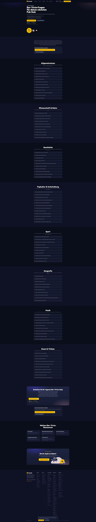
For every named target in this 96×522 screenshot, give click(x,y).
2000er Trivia (49, 494)
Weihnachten (49, 498)
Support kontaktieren (54, 477)
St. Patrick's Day (49, 505)
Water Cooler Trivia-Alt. (61, 490)
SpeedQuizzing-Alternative (60, 483)
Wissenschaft (49, 486)
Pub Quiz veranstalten (54, 483)
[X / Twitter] (33, 479)
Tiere (48, 487)
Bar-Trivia (38, 485)
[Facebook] (27, 479)
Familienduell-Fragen (43, 476)
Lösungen (43, 1)
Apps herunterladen (61, 1)
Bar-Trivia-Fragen (49, 476)
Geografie (49, 485)
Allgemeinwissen (50, 479)
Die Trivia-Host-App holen (39, 414)
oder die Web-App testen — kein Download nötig (32, 24)
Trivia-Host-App (55, 488)
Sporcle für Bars (60, 489)
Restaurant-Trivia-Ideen (54, 497)
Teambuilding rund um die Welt (55, 514)
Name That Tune (44, 482)
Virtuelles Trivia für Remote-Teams (55, 504)
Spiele (40, 1)
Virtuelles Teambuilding (54, 510)
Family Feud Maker (54, 492)
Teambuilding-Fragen (54, 508)
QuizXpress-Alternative (59, 485)
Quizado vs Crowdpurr (59, 477)
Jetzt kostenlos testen (67, 1)
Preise (47, 1)
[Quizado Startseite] (29, 1)
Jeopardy (43, 480)
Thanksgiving (49, 500)
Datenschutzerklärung (46, 518)
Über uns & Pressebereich (54, 475)
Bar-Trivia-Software (54, 486)
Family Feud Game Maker (43, 478)
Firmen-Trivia (54, 502)
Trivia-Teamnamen (54, 479)
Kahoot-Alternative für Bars (60, 481)
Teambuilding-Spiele (54, 506)
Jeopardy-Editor (44, 481)
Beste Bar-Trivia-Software (60, 474)
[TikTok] (31, 479)
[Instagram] (29, 479)
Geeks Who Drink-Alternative (60, 479)
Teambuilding (38, 486)
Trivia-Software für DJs (38, 483)
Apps (37, 477)
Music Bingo (43, 483)
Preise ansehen (53, 459)
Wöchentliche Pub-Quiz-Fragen (50, 478)
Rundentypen (38, 476)
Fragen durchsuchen (41, 20)
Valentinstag (49, 501)
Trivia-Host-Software (38, 479)
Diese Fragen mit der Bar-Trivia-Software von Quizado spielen (45, 49)
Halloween (49, 499)
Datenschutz (60, 493)
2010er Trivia (49, 495)
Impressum (59, 497)
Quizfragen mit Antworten (49, 474)
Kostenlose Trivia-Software (38, 481)
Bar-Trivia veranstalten (54, 481)
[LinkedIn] (34, 479)
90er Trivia (49, 493)
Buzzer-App (38, 484)
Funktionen (35, 1)
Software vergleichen (54, 494)
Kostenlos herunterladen (31, 20)
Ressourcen (50, 1)
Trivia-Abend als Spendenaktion (55, 499)
